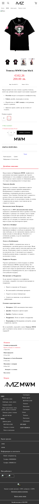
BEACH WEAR (7, 415)
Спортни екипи (7, 405)
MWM (7, 8)
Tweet (25, 154)
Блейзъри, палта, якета (9, 402)
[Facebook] (3, 466)
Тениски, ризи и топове (10, 412)
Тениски (25, 403)
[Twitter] (7, 466)
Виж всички (7, 372)
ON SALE (23, 424)
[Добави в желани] (34, 125)
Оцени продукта (7, 156)
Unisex (24, 412)
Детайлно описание (10, 166)
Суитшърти (26, 395)
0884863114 (12, 462)
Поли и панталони (9, 430)
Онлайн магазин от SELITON (19, 502)
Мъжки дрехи (26, 397)
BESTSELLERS (7, 399)
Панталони (26, 406)
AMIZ (2, 396)
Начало (2, 8)
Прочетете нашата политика (19, 491)
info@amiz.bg (12, 455)
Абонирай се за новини (11, 369)
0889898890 (12, 459)
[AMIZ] (11, 385)
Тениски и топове (22, 8)
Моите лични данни (20, 496)
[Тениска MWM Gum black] (19, 56)
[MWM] (27, 385)
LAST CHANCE (25, 427)
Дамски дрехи (14, 8)
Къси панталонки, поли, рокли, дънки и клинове (9, 408)
